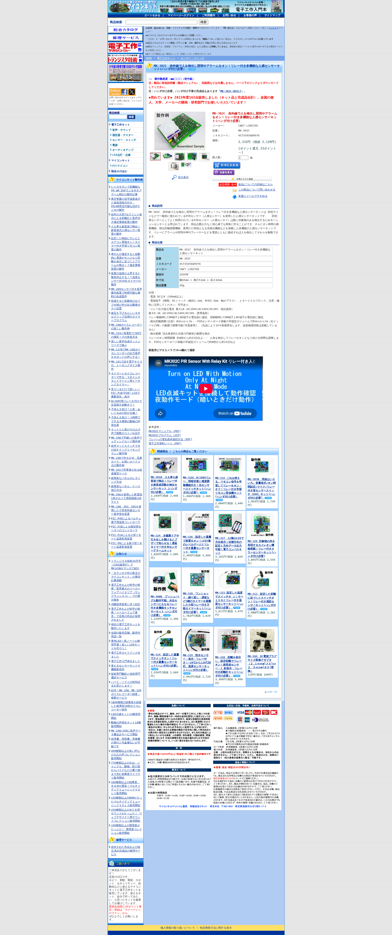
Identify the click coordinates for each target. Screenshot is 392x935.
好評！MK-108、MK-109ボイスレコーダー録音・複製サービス (126, 694)
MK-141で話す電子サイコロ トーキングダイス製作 (126, 365)
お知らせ (121, 553)
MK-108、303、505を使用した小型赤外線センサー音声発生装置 (126, 510)
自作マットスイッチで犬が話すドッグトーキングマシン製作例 (125, 449)
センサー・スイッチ (124, 139)
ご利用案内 (208, 15)
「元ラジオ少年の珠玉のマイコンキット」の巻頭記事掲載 (125, 576)
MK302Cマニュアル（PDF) (165, 431)
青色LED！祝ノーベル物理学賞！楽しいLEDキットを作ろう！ (125, 644)
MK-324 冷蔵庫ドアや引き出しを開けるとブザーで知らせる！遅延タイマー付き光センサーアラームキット (165, 543)
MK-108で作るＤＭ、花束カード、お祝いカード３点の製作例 (126, 461)
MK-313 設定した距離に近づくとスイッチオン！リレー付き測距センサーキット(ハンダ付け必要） (262, 601)
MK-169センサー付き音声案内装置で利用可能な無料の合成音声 (126, 292)
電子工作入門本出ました (125, 661)
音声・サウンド (121, 129)
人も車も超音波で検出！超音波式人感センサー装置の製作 (125, 230)
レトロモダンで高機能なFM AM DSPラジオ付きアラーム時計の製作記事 (126, 190)
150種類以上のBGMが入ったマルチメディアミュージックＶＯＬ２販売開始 (126, 801)
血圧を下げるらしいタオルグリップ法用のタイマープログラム (125, 316)
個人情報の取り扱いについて (177, 927)
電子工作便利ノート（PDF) (165, 443)
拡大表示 (183, 177)
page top (272, 691)
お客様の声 (250, 15)
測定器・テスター (123, 135)
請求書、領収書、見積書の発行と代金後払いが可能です (125, 742)
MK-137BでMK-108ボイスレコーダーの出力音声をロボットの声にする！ (125, 353)
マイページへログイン (181, 15)
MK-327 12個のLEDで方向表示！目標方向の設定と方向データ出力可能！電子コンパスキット (229, 545)
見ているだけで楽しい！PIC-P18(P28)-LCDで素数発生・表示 (125, 393)
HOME (149, 58)
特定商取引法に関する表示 (216, 927)
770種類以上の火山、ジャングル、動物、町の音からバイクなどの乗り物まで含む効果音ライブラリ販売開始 (125, 770)
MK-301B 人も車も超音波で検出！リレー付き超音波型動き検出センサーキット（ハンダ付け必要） (164, 485)
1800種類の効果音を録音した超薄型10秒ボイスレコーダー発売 (126, 706)
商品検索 (116, 22)
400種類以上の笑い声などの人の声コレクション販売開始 (125, 754)
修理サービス (124, 839)
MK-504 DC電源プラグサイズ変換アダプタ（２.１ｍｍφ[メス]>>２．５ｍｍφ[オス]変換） (262, 664)
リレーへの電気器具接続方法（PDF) (170, 439)
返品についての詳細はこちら (255, 184)
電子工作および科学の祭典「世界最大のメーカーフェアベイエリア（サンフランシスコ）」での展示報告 (125, 592)
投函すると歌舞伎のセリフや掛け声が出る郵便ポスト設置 (125, 304)
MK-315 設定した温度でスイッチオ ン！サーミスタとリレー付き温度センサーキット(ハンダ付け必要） (229, 600)
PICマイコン (120, 165)
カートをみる (152, 15)
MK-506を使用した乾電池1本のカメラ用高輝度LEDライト (126, 498)
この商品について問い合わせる (256, 189)
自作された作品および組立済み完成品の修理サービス (125, 850)
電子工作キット (120, 124)
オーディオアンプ (123, 150)
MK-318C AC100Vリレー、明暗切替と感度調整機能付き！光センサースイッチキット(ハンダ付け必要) (197, 485)
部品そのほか (119, 171)
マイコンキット (120, 160)
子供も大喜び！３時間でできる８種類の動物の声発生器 (125, 421)
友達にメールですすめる (252, 196)
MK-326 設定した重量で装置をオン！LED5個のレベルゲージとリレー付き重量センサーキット (197, 544)
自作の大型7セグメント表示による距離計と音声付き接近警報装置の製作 (126, 218)
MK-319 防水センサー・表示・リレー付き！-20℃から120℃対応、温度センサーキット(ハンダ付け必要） (197, 663)
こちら (274, 28)
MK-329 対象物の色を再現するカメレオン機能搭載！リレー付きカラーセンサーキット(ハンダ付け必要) (262, 549)
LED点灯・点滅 (121, 154)
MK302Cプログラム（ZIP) (165, 435)
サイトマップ (272, 15)
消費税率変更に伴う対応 (125, 604)
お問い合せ (229, 15)
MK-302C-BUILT (231, 91)
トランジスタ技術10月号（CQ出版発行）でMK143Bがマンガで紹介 (126, 564)
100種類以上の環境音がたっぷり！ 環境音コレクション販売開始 (126, 829)
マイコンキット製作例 (129, 179)
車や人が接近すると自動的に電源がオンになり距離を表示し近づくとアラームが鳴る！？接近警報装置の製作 (125, 262)
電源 (115, 145)
